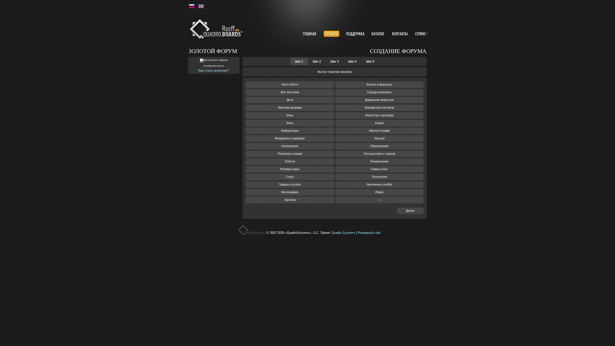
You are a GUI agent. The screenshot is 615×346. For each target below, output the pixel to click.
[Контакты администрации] (400, 34)
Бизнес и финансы (379, 84)
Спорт (290, 177)
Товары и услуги (290, 184)
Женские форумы (290, 107)
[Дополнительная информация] (420, 34)
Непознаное (289, 146)
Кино (290, 123)
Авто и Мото (290, 84)
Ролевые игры (290, 169)
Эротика (290, 200)
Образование (379, 146)
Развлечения (379, 161)
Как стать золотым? (213, 70)
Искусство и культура (379, 115)
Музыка (379, 138)
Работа (290, 161)
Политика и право (290, 153)
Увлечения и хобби (379, 184)
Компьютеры (290, 130)
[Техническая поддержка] (355, 34)
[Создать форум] (332, 34)
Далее (410, 210)
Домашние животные (379, 100)
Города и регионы (379, 92)
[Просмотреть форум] (213, 60)
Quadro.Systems (343, 233)
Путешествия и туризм (379, 153)
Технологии (379, 177)
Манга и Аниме (379, 130)
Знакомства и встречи (379, 107)
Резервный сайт (369, 233)
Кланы (379, 123)
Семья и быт (379, 169)
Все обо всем (290, 92)
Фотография (289, 192)
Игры (289, 115)
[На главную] (217, 30)
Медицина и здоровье (290, 138)
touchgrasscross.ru (213, 65)
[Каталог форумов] (378, 34)
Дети (290, 100)
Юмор (379, 192)
